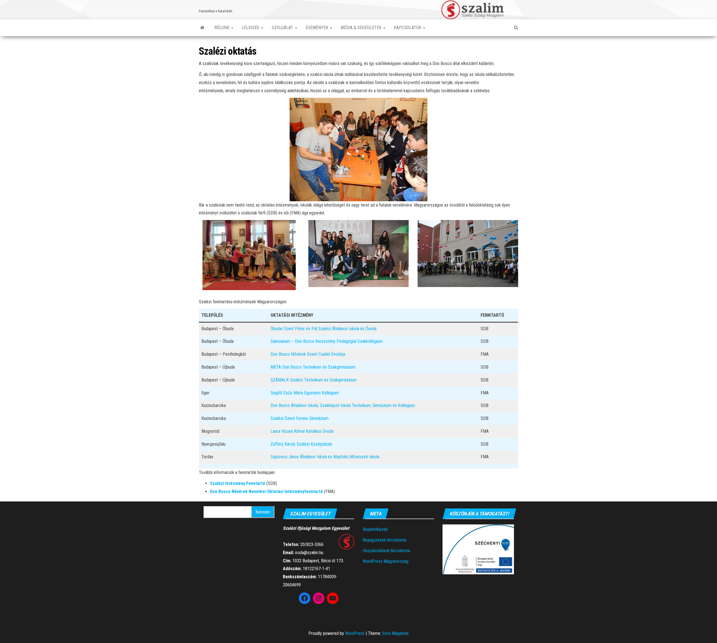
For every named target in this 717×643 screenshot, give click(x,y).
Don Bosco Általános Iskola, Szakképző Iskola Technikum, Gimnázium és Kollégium (343, 405)
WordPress (355, 633)
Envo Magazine (395, 633)
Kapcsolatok (408, 27)
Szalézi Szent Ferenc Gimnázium (300, 418)
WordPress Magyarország (385, 561)
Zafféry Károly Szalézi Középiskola (301, 444)
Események (317, 27)
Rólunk (222, 27)
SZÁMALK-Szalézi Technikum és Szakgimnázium (314, 380)
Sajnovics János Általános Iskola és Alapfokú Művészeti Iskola (325, 456)
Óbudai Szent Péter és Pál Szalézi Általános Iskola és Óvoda (323, 328)
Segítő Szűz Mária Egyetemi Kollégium (305, 392)
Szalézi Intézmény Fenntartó (237, 483)
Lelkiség (251, 27)
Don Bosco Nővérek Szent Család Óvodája (308, 354)
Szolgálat (283, 27)
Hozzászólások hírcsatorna (386, 550)
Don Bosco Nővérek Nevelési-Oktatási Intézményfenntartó (266, 491)
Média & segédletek (362, 27)
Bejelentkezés (375, 529)
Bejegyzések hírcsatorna (384, 540)
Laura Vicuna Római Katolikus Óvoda (302, 431)
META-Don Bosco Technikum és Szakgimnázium (313, 367)
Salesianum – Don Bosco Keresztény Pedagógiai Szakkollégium (327, 341)
